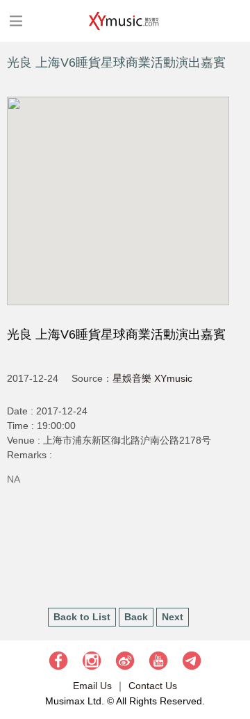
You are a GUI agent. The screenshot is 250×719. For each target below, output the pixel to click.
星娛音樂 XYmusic (152, 378)
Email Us (92, 685)
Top (233, 667)
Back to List (81, 616)
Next (172, 616)
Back (136, 616)
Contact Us (152, 685)
